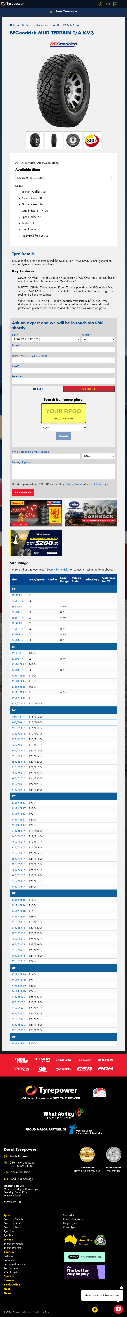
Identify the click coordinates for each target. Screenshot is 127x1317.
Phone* (29, 355)
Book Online (12, 1284)
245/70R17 (18, 836)
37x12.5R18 (18, 911)
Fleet (7, 1288)
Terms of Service (94, 484)
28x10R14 (17, 612)
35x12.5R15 (18, 698)
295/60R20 (18, 1013)
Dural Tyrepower (66, 11)
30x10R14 (17, 634)
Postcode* (17, 376)
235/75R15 (18, 703)
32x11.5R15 (18, 675)
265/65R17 (18, 853)
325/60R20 (18, 1030)
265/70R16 (18, 767)
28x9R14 (16, 606)
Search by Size (12, 1223)
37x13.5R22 (18, 1043)
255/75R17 (18, 847)
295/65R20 (18, 1019)
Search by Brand (13, 1227)
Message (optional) (22, 462)
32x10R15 (17, 670)
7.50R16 (16, 716)
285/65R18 (18, 939)
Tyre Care (9, 1231)
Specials (9, 1276)
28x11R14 (17, 617)
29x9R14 (16, 623)
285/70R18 (18, 944)
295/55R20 (18, 1008)
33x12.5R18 (18, 899)
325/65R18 (18, 961)
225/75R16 (18, 728)
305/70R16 (18, 784)
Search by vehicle (57, 569)
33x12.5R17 (18, 803)
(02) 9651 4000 (20, 1172)
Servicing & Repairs (14, 1264)
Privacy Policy (74, 484)
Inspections (9, 1260)
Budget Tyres (70, 1223)
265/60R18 (18, 922)
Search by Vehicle (13, 1219)
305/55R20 (18, 1024)
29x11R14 (17, 629)
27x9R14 (16, 595)
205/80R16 (18, 722)
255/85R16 (18, 761)
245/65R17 (18, 830)
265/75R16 (18, 773)
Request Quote (23, 492)
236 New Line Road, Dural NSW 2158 (22, 1164)
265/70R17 (18, 858)
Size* (15, 334)
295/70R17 (18, 881)
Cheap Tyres (69, 1227)
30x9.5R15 (17, 653)
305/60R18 (18, 955)
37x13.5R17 (18, 819)
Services (9, 1252)
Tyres (7, 1215)
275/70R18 (18, 933)
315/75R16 (18, 789)
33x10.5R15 (18, 681)
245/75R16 (18, 750)
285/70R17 (18, 864)
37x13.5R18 (18, 916)
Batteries (8, 1256)
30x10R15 (17, 659)
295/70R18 (18, 950)
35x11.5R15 (18, 692)
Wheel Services (12, 1272)
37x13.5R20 (18, 991)
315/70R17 (18, 886)
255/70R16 (18, 756)
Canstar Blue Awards (74, 1219)
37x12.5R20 (18, 985)
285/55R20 (18, 1002)
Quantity (86, 334)
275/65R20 (18, 996)
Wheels (8, 1239)
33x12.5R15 (18, 686)
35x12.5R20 (18, 980)
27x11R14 (17, 601)
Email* (15, 366)
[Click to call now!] (100, 4)
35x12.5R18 (18, 905)
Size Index (68, 1215)
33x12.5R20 (18, 974)
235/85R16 (18, 739)
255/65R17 (18, 842)
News (7, 1293)
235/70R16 (18, 733)
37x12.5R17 (18, 814)
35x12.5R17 (18, 808)
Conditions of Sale (41, 1311)
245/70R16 (18, 745)
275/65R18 (18, 927)
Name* (16, 345)
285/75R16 (18, 778)
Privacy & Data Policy (22, 1311)
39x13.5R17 (18, 825)
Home (16, 25)
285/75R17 (18, 875)
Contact (9, 1280)
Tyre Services (11, 1268)
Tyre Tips (8, 1235)
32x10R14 (17, 640)
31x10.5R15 (18, 664)
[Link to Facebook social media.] (95, 1310)
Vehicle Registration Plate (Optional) (31, 451)
